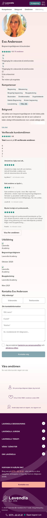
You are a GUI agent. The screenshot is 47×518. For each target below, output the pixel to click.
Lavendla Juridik (11, 431)
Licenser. (5, 510)
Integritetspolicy (37, 508)
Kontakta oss (23, 484)
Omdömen (29, 9)
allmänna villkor (12, 348)
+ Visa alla (23, 104)
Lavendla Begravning (13, 423)
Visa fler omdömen (11, 232)
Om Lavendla (9, 454)
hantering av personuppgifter (29, 345)
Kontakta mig (23, 354)
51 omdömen (19, 51)
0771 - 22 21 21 (16, 514)
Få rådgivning (35, 3)
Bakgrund (18, 9)
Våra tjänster (9, 446)
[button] (23, 169)
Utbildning (39, 9)
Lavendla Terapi (10, 439)
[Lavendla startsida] (8, 3)
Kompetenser (7, 9)
